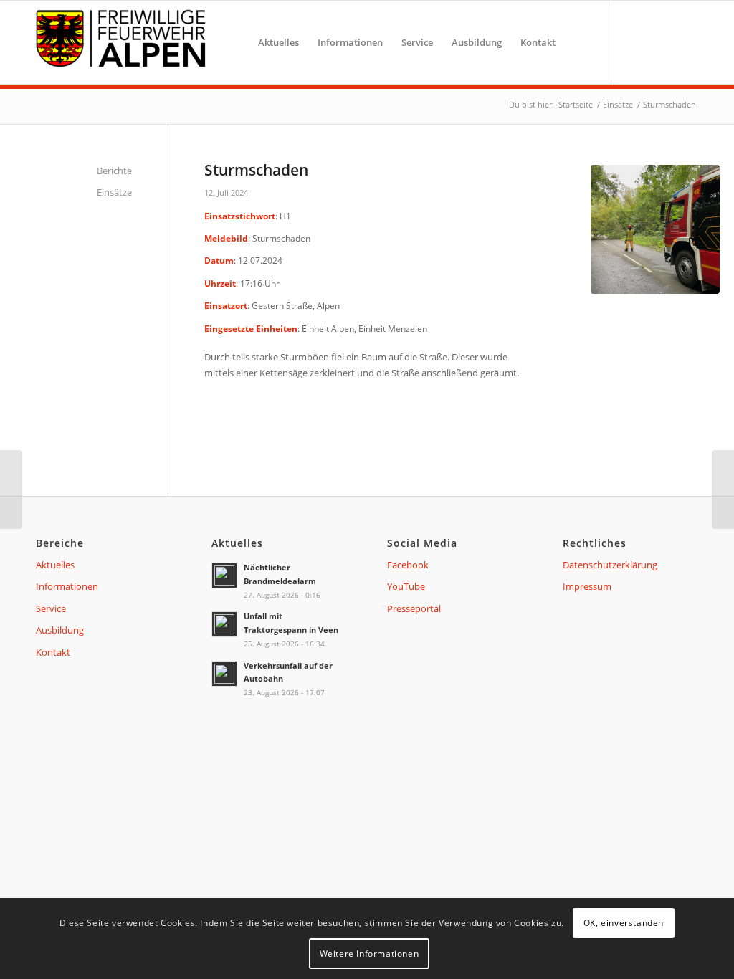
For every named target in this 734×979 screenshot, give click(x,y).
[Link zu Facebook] (633, 41)
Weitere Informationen (369, 953)
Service (51, 608)
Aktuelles (55, 564)
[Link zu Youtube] (658, 41)
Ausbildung (60, 630)
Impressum (587, 586)
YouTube (406, 586)
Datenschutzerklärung (610, 564)
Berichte (114, 170)
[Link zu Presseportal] (684, 41)
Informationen (67, 586)
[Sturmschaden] (723, 489)
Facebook (408, 564)
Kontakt (53, 652)
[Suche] (579, 42)
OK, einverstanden (623, 923)
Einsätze (114, 192)
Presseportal (414, 608)
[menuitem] (278, 42)
